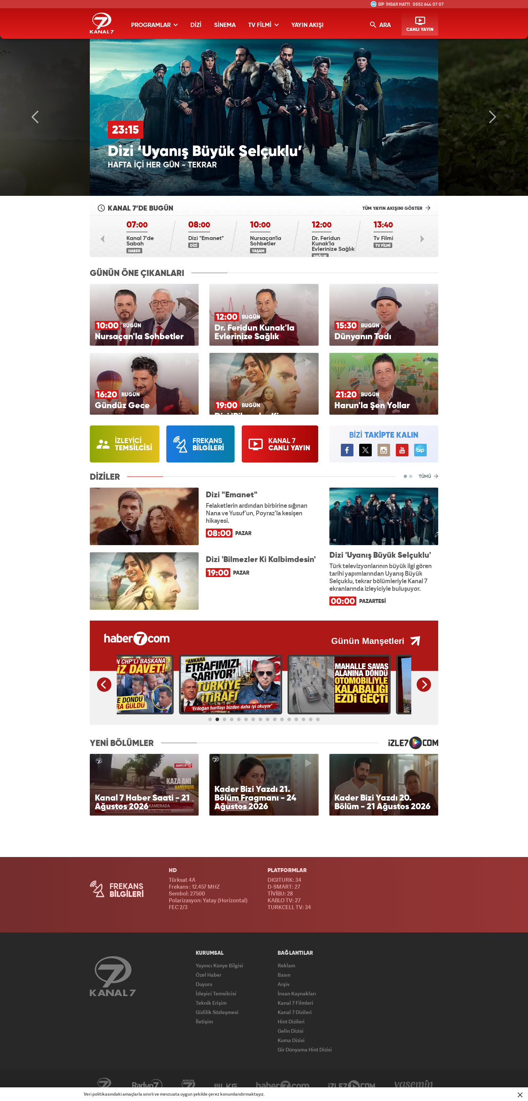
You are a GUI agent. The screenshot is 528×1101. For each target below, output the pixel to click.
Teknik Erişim (211, 1002)
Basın (284, 974)
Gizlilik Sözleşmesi (217, 1012)
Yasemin (413, 1085)
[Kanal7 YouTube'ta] (402, 450)
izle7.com (408, 742)
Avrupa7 (188, 1085)
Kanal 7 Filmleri (295, 1002)
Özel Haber (208, 974)
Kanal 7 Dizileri (295, 1012)
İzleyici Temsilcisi (216, 993)
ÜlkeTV (225, 1085)
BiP (420, 450)
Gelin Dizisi (291, 1030)
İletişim (204, 1021)
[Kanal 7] (113, 976)
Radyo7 (147, 1085)
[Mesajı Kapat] (520, 1095)
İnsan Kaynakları (297, 993)
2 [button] (410, 476)
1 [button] (405, 476)
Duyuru (204, 984)
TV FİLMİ (260, 25)
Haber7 (282, 1085)
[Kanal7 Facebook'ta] (347, 450)
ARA (384, 25)
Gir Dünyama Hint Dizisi (305, 1049)
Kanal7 (104, 1085)
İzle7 (351, 1085)
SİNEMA (225, 25)
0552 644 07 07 (428, 5)
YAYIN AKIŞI (307, 25)
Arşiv (284, 984)
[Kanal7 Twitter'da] (365, 450)
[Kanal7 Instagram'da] (384, 450)
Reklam (286, 965)
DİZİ (196, 25)
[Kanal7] (102, 23)
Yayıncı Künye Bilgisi (219, 965)
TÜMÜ (425, 476)
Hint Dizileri (291, 1021)
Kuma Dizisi (291, 1040)
